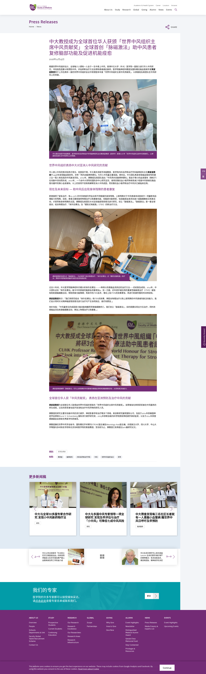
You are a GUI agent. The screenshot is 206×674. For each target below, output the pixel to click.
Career (158, 5)
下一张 (171, 509)
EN (203, 171)
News (39, 27)
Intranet (174, 5)
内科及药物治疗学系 (83, 457)
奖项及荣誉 (62, 452)
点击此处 (40, 600)
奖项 (119, 457)
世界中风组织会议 (108, 457)
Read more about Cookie (88, 669)
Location (166, 5)
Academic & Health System (144, 5)
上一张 (35, 509)
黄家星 (60, 457)
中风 (96, 457)
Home (31, 27)
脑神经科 (70, 457)
